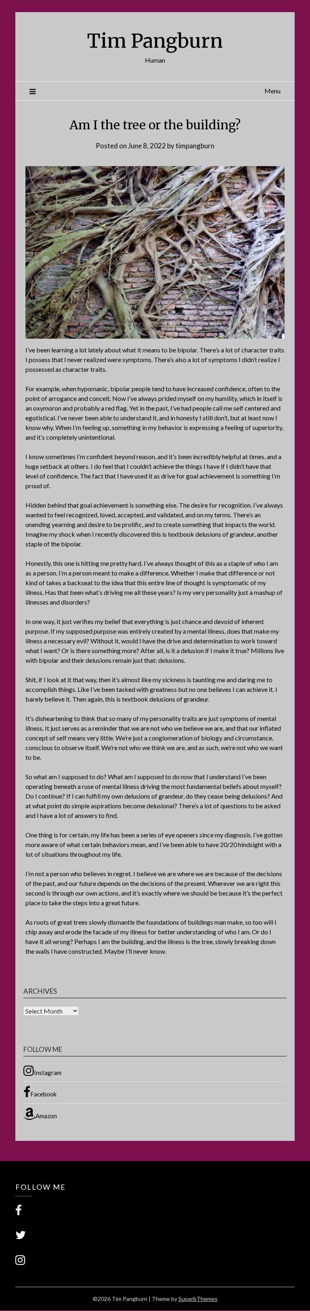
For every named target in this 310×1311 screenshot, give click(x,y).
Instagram (47, 1072)
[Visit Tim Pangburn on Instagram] (20, 1261)
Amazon (46, 1115)
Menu (272, 91)
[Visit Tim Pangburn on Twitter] (20, 1236)
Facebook (43, 1094)
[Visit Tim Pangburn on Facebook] (18, 1212)
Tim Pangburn (155, 41)
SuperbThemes (198, 1298)
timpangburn (195, 145)
